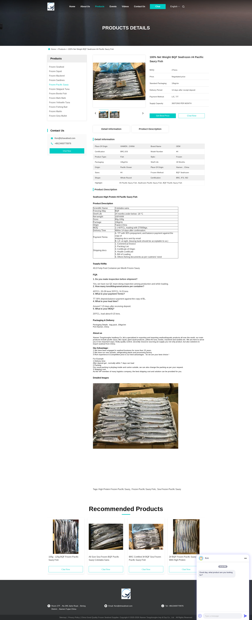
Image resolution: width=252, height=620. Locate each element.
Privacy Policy (74, 617)
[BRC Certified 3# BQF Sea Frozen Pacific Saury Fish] (146, 536)
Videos (125, 6)
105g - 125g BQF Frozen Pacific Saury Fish (63, 558)
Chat (157, 6)
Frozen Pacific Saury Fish (144, 489)
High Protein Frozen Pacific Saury (114, 489)
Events (113, 6)
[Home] (51, 6)
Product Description (150, 129)
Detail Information (111, 129)
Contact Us (139, 6)
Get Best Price (162, 116)
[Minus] (245, 558)
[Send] (245, 616)
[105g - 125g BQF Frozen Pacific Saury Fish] (66, 536)
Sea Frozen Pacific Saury (169, 489)
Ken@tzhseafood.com (65, 138)
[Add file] (200, 616)
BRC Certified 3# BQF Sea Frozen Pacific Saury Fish (145, 558)
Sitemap (62, 617)
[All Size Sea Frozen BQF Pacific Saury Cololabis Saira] (106, 536)
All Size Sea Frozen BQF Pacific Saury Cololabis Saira (104, 558)
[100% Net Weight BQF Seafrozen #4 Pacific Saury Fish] (119, 81)
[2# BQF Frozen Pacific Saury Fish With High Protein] (186, 536)
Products (99, 6)
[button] (52, 543)
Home (72, 6)
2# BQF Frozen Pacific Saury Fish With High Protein (185, 558)
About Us (85, 6)
